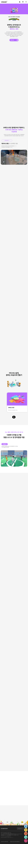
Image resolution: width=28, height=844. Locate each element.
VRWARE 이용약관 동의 (4, 841)
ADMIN (12, 837)
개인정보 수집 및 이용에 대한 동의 (15, 841)
